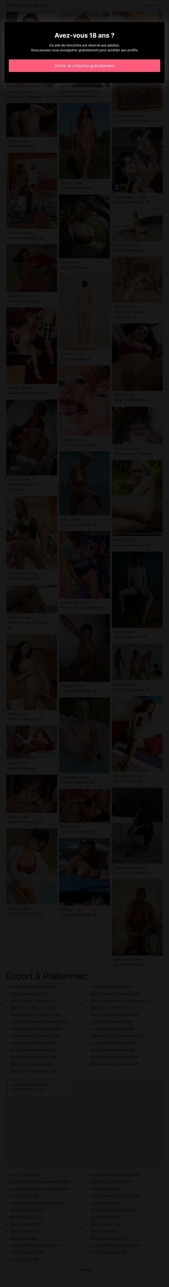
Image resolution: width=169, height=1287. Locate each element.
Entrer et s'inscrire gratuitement (84, 65)
